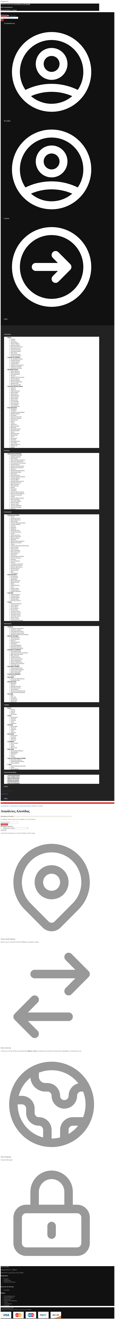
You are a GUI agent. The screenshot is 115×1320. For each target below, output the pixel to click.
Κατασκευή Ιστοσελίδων (7, 1309)
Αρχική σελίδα (5, 806)
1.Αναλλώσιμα (14, 806)
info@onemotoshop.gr (7, 7)
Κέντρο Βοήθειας (8, 1297)
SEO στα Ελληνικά (21, 1309)
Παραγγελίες (7, 1280)
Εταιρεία (6, 1279)
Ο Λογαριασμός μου (9, 1296)
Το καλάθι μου (8, 1303)
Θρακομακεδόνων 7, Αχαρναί (9, 10)
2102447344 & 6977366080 (15, 1272)
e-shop (6, 1302)
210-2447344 (4, 793)
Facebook (6, 1290)
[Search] (2, 20)
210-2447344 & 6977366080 (22, 4)
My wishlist (7, 120)
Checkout (6, 218)
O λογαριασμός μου (9, 23)
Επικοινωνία (7, 1299)
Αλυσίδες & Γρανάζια (24, 806)
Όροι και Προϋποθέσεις (10, 1300)
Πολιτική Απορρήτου (9, 1282)
